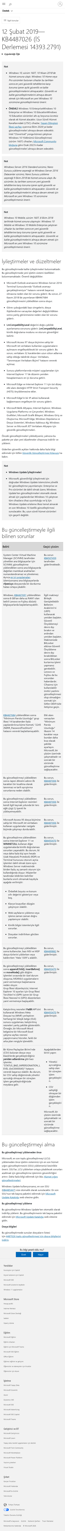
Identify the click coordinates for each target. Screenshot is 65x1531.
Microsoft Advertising (11, 1409)
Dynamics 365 (9, 1400)
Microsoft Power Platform (13, 1457)
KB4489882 (50, 951)
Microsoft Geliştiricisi (11, 1433)
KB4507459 (50, 558)
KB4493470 (50, 840)
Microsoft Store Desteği (12, 1313)
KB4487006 (50, 780)
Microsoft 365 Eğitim (11, 1352)
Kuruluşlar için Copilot (12, 1270)
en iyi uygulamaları (20, 577)
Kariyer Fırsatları (10, 1481)
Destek (6, 10)
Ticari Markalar (47, 1521)
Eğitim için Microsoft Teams (14, 1347)
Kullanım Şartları (34, 1521)
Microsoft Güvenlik (10, 1390)
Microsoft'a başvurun (11, 1521)
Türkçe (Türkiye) (14, 1504)
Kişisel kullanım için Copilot (14, 1275)
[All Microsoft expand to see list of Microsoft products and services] (3, 4)
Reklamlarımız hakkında (12, 1526)
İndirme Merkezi (10, 1308)
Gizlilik (23, 1521)
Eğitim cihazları (9, 1342)
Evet (23, 1254)
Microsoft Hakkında (11, 1486)
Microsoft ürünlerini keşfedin (14, 1285)
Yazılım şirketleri (10, 1462)
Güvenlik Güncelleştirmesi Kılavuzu (40, 452)
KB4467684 (9, 715)
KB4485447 (9, 1190)
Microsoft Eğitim (10, 1337)
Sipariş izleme (9, 1323)
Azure (6, 1395)
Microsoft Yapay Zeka (11, 1385)
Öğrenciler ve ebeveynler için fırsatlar (17, 1366)
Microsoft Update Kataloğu (30, 1216)
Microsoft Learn (9, 1438)
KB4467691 (20, 595)
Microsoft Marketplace (12, 1453)
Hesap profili (8, 1303)
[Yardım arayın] (10, 4)
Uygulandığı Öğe (12, 53)
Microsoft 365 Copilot (12, 1414)
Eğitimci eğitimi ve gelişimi (13, 1361)
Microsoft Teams (10, 1419)
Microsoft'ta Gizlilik (11, 1491)
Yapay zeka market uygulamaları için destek (20, 1443)
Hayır (41, 1254)
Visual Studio (8, 1467)
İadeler (6, 1318)
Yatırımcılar (8, 1496)
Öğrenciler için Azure (11, 1371)
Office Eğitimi (8, 1356)
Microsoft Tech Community (13, 1448)
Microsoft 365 (9, 1280)
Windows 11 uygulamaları (13, 1289)
